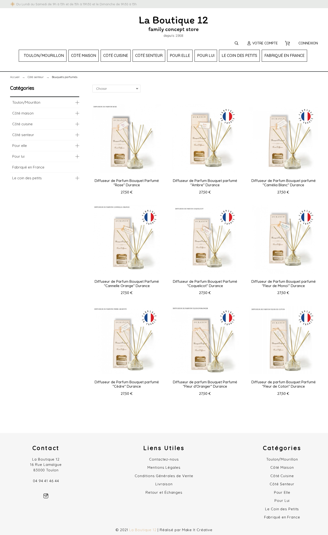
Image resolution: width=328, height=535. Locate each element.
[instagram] (46, 496)
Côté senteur (23, 134)
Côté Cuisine (282, 476)
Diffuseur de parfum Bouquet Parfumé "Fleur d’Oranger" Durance (205, 384)
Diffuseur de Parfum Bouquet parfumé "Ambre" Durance (205, 182)
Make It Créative (197, 530)
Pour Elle (282, 492)
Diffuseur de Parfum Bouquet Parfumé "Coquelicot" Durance (205, 283)
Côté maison (23, 113)
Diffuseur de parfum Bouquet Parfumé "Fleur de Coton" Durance (283, 384)
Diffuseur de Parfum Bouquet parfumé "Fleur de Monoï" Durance (283, 283)
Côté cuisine (22, 124)
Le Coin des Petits (282, 509)
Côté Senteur (282, 484)
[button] (114, 139)
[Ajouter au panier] (127, 139)
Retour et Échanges (164, 492)
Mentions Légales (163, 467)
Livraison (163, 484)
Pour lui (18, 156)
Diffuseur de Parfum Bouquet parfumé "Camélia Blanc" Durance (283, 182)
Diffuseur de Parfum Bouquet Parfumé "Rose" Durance (127, 182)
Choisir (101, 88)
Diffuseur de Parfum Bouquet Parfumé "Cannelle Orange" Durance (127, 283)
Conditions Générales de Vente (164, 476)
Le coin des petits (27, 178)
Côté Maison (282, 467)
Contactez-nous (164, 459)
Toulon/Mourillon (26, 102)
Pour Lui (282, 500)
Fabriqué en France (28, 167)
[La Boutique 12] (174, 27)
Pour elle (19, 145)
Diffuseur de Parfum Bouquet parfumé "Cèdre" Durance (127, 384)
